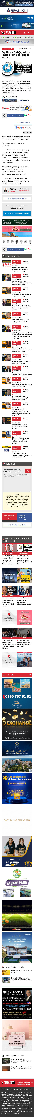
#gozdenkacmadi (24, 191)
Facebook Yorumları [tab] (22, 516)
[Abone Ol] (23, 127)
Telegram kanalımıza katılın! (18, 213)
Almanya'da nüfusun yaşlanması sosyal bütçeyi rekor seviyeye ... (21, 1061)
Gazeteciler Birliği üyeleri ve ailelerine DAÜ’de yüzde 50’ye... (21, 979)
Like (12, 115)
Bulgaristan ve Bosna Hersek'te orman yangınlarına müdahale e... (21, 1068)
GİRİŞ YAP (28, 470)
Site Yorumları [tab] (9, 515)
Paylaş (19, 115)
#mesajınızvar (11, 191)
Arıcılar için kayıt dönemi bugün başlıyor (21, 971)
